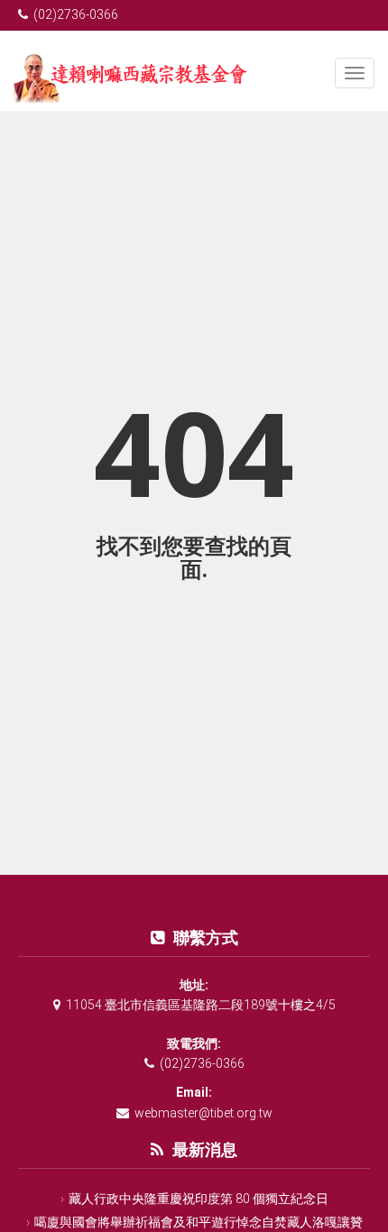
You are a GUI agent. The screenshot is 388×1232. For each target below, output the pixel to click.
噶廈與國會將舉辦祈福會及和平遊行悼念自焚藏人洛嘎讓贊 (198, 1222)
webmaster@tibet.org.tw (203, 1113)
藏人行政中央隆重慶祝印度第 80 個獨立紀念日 (198, 1198)
